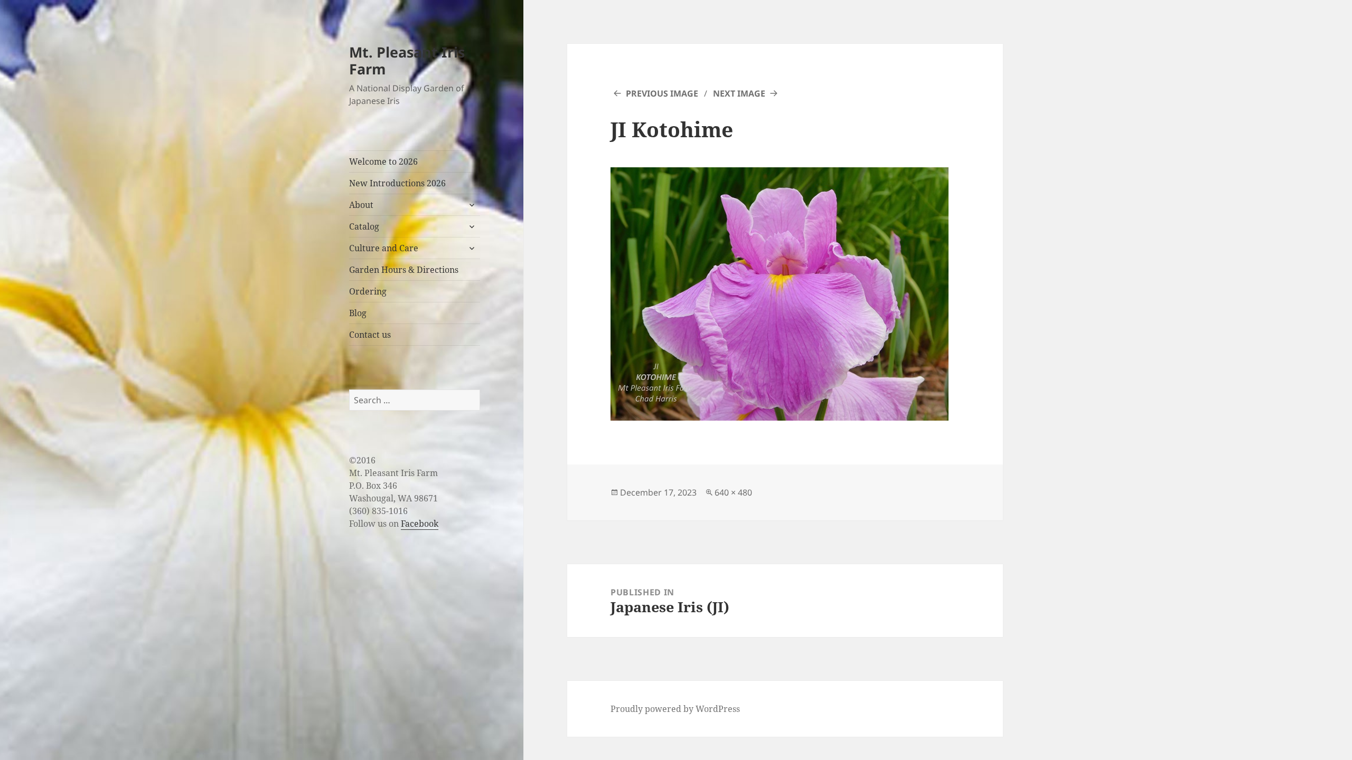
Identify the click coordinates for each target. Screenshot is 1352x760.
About (361, 205)
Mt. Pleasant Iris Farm (407, 60)
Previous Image (662, 93)
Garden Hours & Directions (403, 270)
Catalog (364, 226)
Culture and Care (383, 248)
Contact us (370, 334)
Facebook (419, 523)
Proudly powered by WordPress (675, 709)
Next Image (739, 93)
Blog (358, 313)
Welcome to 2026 (383, 161)
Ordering (368, 291)
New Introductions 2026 (397, 183)
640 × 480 (733, 492)
